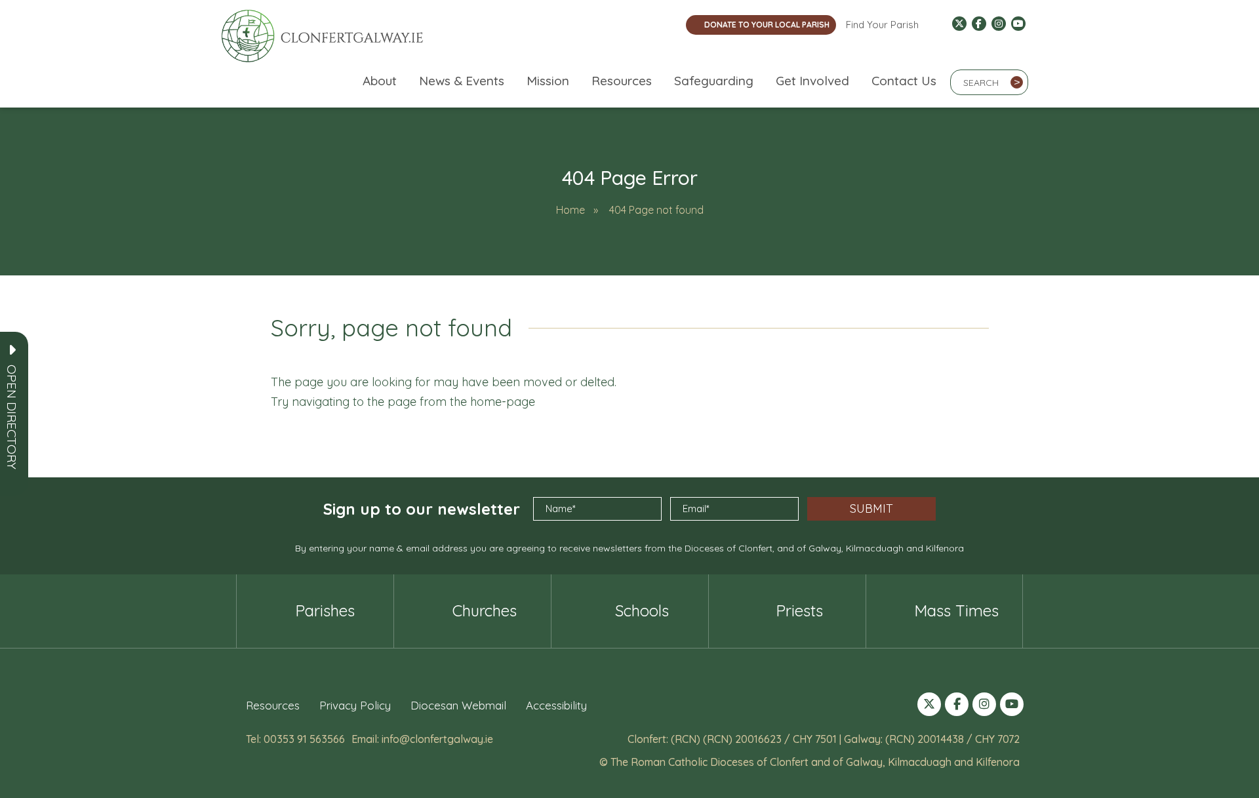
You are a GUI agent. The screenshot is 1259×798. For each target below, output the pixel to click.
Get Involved (812, 81)
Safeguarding (713, 81)
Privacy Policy (355, 705)
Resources (621, 81)
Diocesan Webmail (458, 705)
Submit (871, 508)
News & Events (461, 81)
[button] (12, 417)
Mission (548, 81)
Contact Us (903, 81)
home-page (502, 401)
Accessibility (556, 705)
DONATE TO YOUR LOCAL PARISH (766, 25)
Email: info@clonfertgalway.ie (422, 739)
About (380, 81)
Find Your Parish (882, 24)
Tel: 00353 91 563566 (295, 739)
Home (570, 209)
